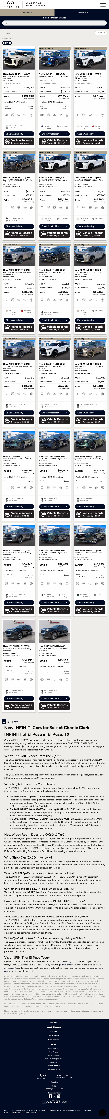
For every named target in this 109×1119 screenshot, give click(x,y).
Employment (53, 1040)
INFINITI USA (53, 1036)
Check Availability (14, 134)
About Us (53, 1023)
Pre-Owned (53, 1052)
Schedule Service (53, 1070)
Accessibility (20, 1110)
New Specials (53, 1055)
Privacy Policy (33, 1110)
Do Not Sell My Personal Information (65, 1110)
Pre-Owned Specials (53, 1059)
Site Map (44, 1110)
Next (15, 721)
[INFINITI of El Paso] (24, 4)
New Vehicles (53, 1048)
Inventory (53, 1044)
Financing (53, 1031)
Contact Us (8, 1110)
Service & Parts (53, 1065)
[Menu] (103, 5)
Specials (53, 1062)
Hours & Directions (53, 1027)
